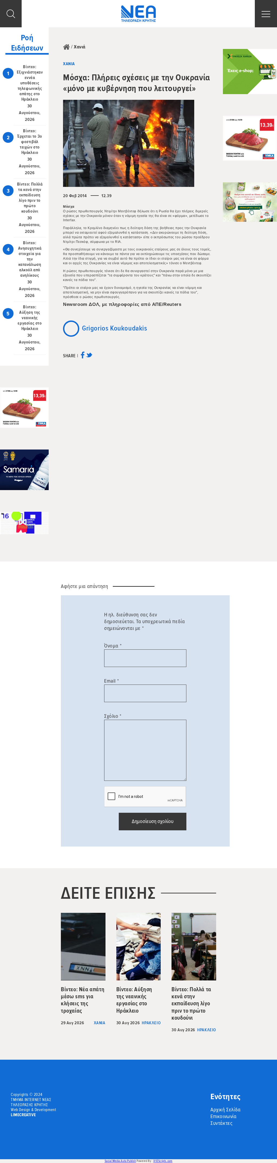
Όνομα (112, 646)
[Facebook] (82, 357)
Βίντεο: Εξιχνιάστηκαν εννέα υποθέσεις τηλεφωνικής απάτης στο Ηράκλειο (30, 83)
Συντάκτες (221, 1123)
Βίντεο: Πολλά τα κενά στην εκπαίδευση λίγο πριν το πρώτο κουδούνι (30, 197)
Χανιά (79, 47)
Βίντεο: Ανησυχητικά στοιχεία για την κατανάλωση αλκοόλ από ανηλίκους (30, 259)
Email (111, 681)
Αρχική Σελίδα (225, 1109)
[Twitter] (89, 357)
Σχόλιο (112, 716)
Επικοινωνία (223, 1116)
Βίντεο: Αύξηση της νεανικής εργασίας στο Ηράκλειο (30, 317)
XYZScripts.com (162, 1161)
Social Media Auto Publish (120, 1161)
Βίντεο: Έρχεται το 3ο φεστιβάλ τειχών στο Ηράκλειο (29, 141)
